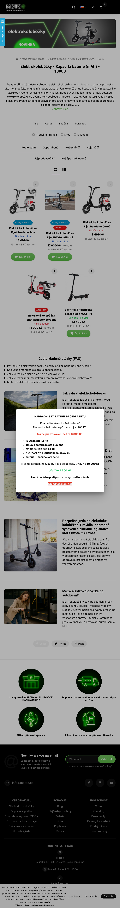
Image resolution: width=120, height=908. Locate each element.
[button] (101, 406)
